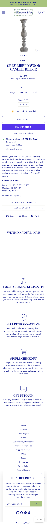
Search (23, 425)
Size (23, 88)
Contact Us (23, 462)
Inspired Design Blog (23, 445)
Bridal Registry (23, 433)
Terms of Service (23, 470)
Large (12, 92)
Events (23, 437)
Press (23, 458)
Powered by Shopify (23, 523)
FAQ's (23, 454)
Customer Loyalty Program (23, 441)
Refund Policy (23, 466)
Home (22, 60)
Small (34, 92)
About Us (23, 429)
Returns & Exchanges (23, 202)
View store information (14, 149)
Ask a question (23, 208)
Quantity (23, 100)
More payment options (24, 133)
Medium (23, 92)
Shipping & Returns (23, 449)
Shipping (14, 78)
